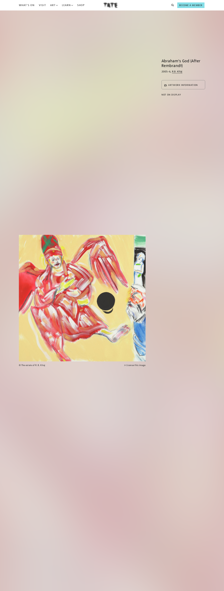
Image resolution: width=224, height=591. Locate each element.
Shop (81, 5)
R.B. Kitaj (177, 71)
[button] (171, 5)
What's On (27, 5)
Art (53, 5)
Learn (66, 5)
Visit (42, 5)
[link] (70, 365)
